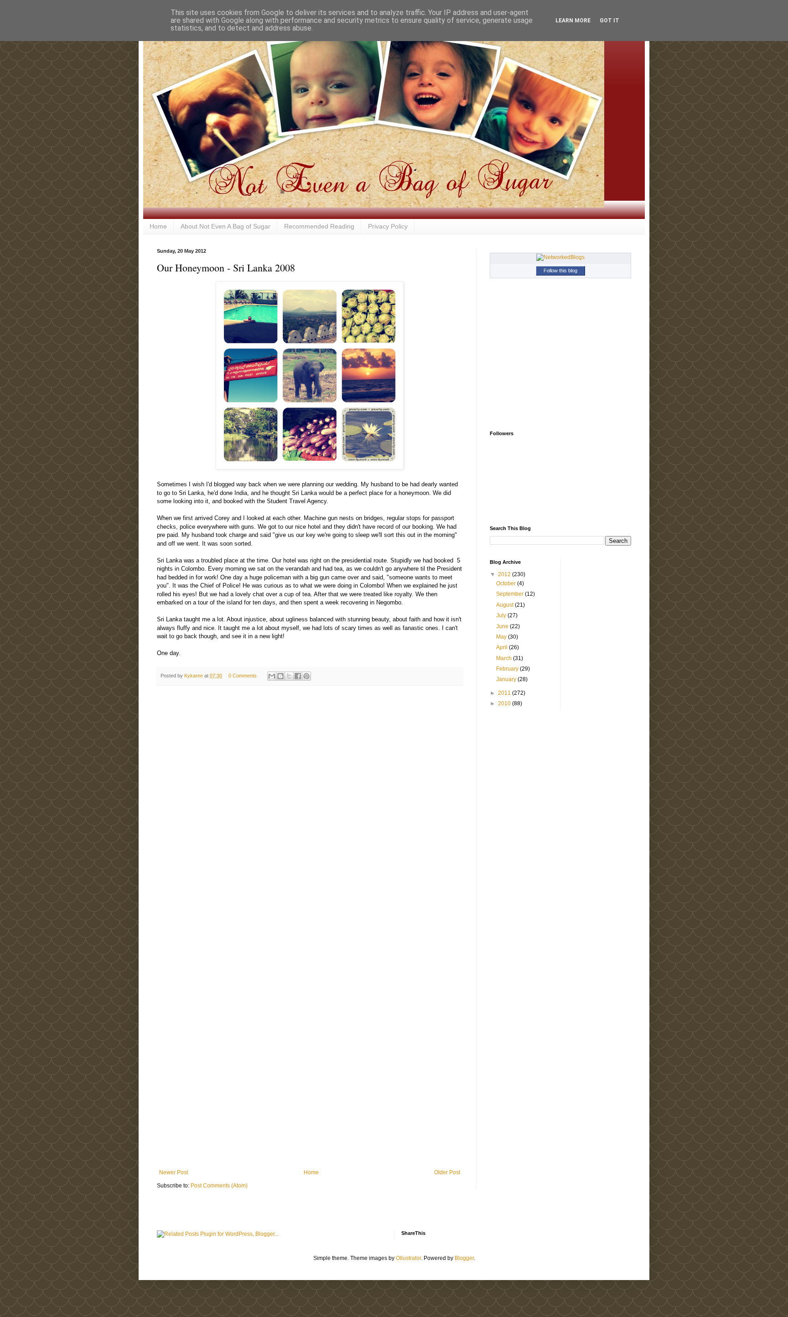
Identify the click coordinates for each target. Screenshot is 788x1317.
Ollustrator (408, 1258)
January (507, 679)
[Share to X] (289, 676)
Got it (609, 20)
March (504, 658)
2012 (505, 574)
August (505, 605)
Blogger (464, 1258)
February (508, 669)
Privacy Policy (388, 226)
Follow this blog (560, 270)
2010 (505, 703)
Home (158, 226)
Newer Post (173, 1172)
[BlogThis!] (280, 676)
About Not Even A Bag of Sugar (225, 226)
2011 (505, 693)
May (502, 637)
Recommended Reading (319, 226)
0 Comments (242, 675)
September (510, 594)
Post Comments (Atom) (219, 1185)
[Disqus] (309, 811)
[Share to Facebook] (297, 676)
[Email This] (271, 676)
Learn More (573, 20)
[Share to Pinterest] (306, 676)
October (506, 583)
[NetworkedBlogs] (560, 257)
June (503, 626)
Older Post (447, 1172)
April (502, 647)
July (502, 615)
